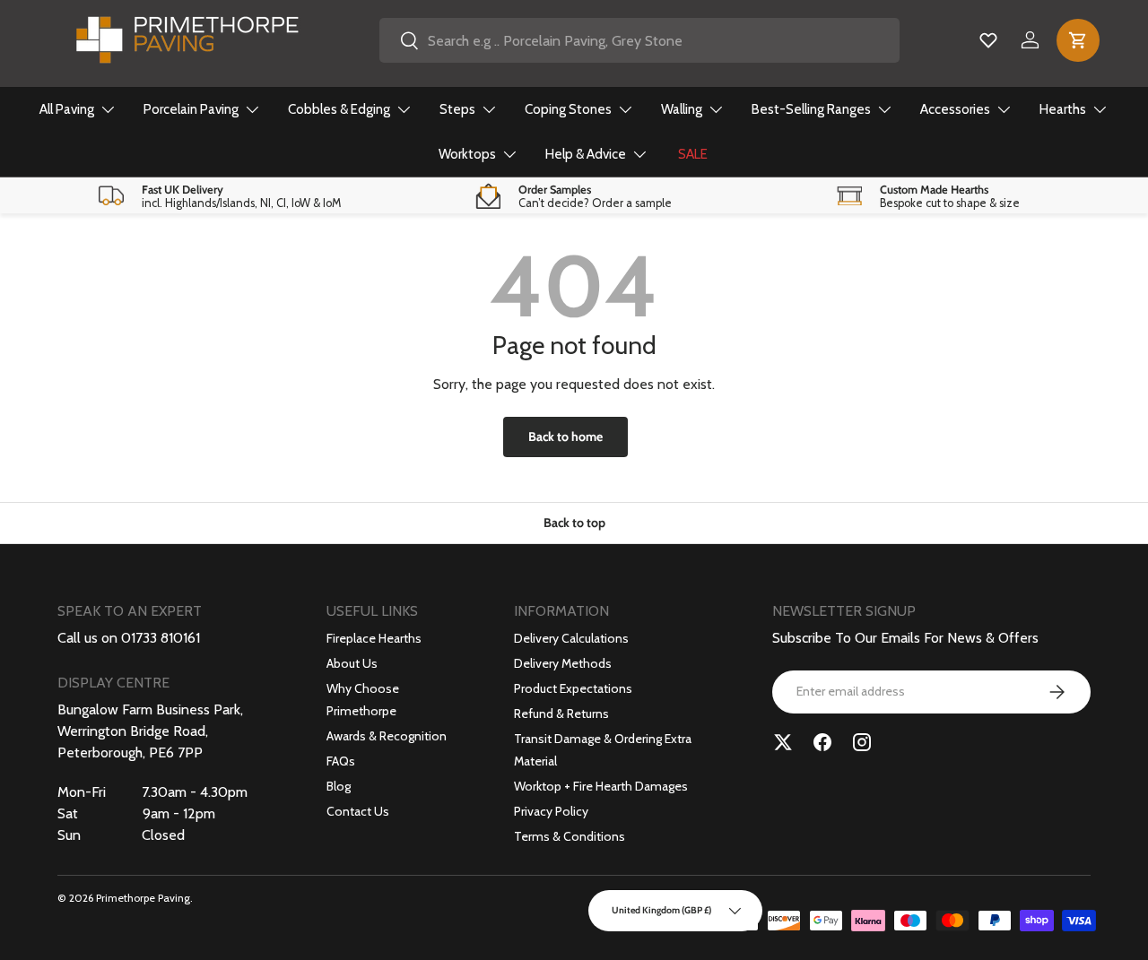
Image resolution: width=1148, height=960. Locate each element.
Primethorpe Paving (143, 897)
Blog (338, 786)
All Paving (66, 109)
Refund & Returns (561, 713)
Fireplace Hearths (374, 638)
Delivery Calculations (571, 638)
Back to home (565, 436)
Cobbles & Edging (339, 109)
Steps (457, 109)
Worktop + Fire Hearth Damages (601, 786)
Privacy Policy (551, 811)
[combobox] (639, 40)
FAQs (340, 761)
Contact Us (357, 811)
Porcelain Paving (191, 109)
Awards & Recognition (386, 736)
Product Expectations (573, 688)
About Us (352, 663)
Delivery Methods (563, 663)
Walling (681, 109)
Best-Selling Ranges (811, 109)
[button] (1078, 40)
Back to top (574, 523)
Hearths (1062, 109)
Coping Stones (568, 109)
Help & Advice (585, 154)
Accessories (955, 109)
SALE (693, 154)
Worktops (467, 154)
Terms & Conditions (569, 836)
